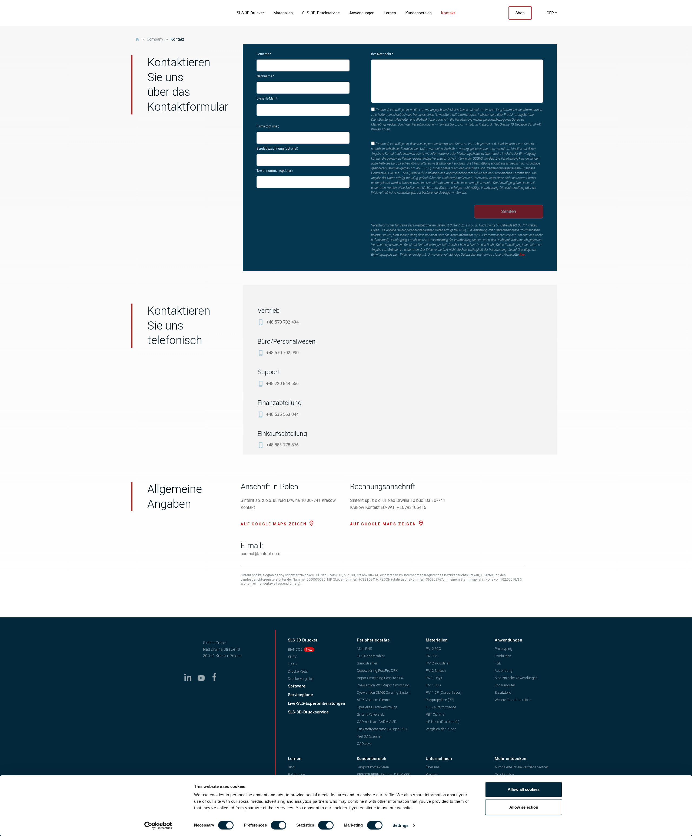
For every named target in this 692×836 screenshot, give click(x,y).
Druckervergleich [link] (301, 679)
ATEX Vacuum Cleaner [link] (374, 700)
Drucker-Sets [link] (298, 671)
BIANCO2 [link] (295, 649)
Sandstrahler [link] (367, 663)
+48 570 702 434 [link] (282, 322)
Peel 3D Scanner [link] (369, 736)
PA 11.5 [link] (431, 656)
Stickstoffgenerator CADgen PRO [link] (382, 729)
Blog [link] (291, 767)
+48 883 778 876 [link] (282, 444)
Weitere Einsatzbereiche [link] (513, 700)
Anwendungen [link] (361, 13)
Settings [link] (400, 825)
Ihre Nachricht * (382, 54)
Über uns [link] (433, 767)
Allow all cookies (524, 789)
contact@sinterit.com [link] (260, 553)
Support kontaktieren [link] (373, 767)
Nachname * (265, 76)
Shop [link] (520, 13)
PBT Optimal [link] (435, 714)
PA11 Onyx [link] (434, 678)
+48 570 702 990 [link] (282, 352)
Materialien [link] (283, 13)
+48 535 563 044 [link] (282, 414)
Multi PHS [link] (364, 649)
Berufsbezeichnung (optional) (277, 148)
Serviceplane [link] (300, 694)
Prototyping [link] (503, 649)
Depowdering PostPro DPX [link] (377, 671)
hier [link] (522, 254)
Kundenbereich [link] (418, 13)
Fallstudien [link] (296, 774)
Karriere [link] (432, 774)
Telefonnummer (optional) (275, 171)
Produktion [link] (503, 656)
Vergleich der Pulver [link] (441, 729)
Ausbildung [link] (504, 671)
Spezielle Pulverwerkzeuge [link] (377, 707)
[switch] (278, 825)
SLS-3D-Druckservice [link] (321, 13)
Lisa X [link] (293, 664)
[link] (158, 825)
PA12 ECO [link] (433, 649)
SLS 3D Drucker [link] (250, 13)
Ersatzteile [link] (503, 692)
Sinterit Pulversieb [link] (370, 714)
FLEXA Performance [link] (441, 707)
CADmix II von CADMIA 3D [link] (377, 722)
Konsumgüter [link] (505, 685)
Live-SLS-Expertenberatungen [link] (316, 703)
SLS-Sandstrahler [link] (371, 656)
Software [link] (296, 686)
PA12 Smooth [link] (436, 671)
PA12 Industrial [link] (437, 663)
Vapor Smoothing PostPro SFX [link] (380, 678)
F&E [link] (498, 663)
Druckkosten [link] (504, 774)
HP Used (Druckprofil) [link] (442, 722)
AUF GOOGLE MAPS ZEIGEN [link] (274, 524)
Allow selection (523, 807)
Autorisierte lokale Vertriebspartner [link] (521, 767)
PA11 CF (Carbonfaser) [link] (443, 692)
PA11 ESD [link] (433, 685)
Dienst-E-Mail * (267, 98)
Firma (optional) (268, 126)
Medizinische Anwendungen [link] (516, 678)
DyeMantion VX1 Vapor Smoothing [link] (383, 685)
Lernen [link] (390, 13)
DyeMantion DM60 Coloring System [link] (384, 692)
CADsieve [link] (364, 744)
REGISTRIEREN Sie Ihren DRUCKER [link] (383, 774)
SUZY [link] (292, 657)
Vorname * (264, 54)
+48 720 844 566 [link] (282, 383)
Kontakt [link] (448, 13)
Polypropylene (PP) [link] (440, 700)
